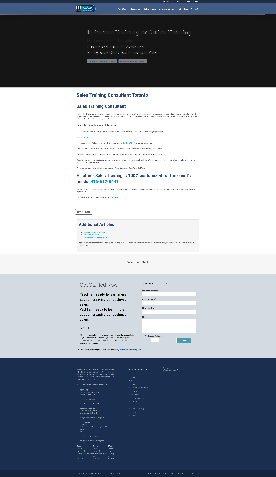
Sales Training (136, 405)
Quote (186, 9)
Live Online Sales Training (140, 388)
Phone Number (148, 308)
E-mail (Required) (149, 299)
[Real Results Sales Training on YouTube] (111, 452)
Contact (194, 9)
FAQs (132, 381)
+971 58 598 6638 (92, 436)
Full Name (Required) (150, 290)
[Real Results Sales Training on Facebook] (80, 452)
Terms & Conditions (160, 473)
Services (134, 402)
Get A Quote (135, 412)
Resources (181, 473)
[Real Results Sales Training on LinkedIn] (96, 452)
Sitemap (148, 473)
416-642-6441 (178, 2)
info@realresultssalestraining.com (128, 350)
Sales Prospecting (137, 398)
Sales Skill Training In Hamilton (94, 232)
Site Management (193, 473)
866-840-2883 (192, 2)
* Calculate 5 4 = (155, 336)
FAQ (179, 9)
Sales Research (136, 395)
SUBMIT (184, 340)
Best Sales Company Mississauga (95, 237)
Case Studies (123, 9)
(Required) (155, 343)
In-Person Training (167, 9)
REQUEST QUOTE (84, 212)
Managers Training (137, 409)
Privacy (172, 473)
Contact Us (135, 416)
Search (133, 384)
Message (145, 317)
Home (133, 377)
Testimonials (136, 9)
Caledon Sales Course (91, 235)
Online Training (150, 9)
